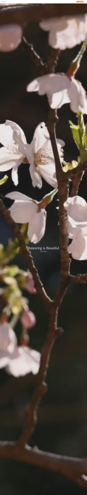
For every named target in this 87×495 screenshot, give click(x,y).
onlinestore (80, 1)
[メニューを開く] (85, 1)
